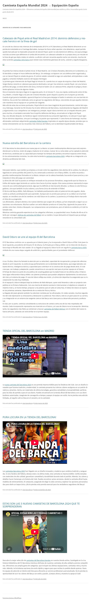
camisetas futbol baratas (38, 121)
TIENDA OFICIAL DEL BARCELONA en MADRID (28, 330)
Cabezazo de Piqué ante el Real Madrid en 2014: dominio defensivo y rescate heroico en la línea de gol (44, 40)
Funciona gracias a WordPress (12, 598)
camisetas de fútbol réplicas (54, 309)
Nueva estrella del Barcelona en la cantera (27, 143)
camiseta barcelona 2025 (55, 156)
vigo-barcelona (27, 129)
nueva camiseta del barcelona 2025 (18, 385)
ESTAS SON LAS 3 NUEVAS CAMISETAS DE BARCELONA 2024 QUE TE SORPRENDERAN (41, 505)
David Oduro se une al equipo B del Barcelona (29, 236)
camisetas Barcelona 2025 (15, 471)
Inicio (5, 18)
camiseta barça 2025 (78, 248)
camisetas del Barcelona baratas (38, 560)
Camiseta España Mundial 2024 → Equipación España (41, 5)
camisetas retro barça (21, 60)
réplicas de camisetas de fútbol (29, 215)
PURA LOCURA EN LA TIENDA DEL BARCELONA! (29, 417)
